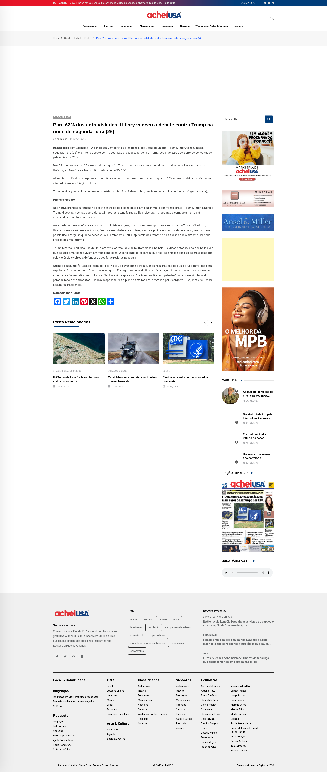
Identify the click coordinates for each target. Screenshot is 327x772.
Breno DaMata (209, 695)
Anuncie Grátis (70, 765)
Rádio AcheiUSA (62, 745)
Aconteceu (113, 729)
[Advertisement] (163, 71)
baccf (133, 619)
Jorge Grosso (238, 695)
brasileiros (136, 627)
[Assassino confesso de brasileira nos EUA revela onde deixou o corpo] (230, 395)
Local (166, 371)
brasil (176, 619)
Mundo (110, 700)
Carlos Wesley (208, 704)
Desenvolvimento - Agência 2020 (255, 765)
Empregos (126, 26)
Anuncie (142, 723)
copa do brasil (157, 635)
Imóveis (108, 26)
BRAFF (164, 619)
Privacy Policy (85, 765)
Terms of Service (100, 765)
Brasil (57, 371)
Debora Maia (208, 718)
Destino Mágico (209, 723)
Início (59, 765)
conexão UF (137, 635)
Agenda (111, 734)
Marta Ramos (238, 714)
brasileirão (153, 627)
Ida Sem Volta (208, 746)
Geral (67, 38)
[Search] (272, 18)
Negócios (167, 26)
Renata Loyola (238, 736)
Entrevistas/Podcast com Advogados (74, 701)
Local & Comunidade (69, 680)
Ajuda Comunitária (63, 740)
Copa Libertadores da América (147, 643)
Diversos (181, 714)
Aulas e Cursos (184, 718)
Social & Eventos (116, 738)
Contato (114, 765)
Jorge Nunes (238, 700)
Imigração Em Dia (240, 686)
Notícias (57, 706)
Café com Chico (62, 749)
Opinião (235, 718)
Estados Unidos (83, 38)
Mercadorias (147, 26)
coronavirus (177, 643)
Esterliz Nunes (209, 732)
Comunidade (210, 635)
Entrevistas (59, 726)
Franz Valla (207, 737)
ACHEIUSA (62, 139)
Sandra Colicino (239, 741)
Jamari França (238, 690)
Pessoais (238, 26)
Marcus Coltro (238, 704)
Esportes (112, 709)
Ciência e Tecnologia (118, 714)
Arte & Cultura (118, 724)
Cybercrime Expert (211, 714)
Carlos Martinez (209, 700)
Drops (204, 728)
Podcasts (60, 716)
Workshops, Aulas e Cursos (211, 26)
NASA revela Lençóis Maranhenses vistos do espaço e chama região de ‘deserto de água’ (127, 3)
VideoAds (183, 680)
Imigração (61, 691)
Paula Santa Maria (241, 723)
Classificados (148, 680)
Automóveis (90, 26)
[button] (205, 323)
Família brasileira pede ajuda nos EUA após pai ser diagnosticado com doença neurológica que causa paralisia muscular (236, 643)
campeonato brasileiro (178, 627)
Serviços (185, 26)
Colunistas (209, 680)
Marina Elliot (237, 709)
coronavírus (137, 651)
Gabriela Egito (208, 742)
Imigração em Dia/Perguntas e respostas (75, 696)
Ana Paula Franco (210, 686)
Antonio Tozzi (208, 690)
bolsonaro (148, 619)
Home (56, 38)
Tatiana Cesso (239, 750)
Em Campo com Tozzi (65, 735)
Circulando (207, 709)
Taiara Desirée (239, 746)
